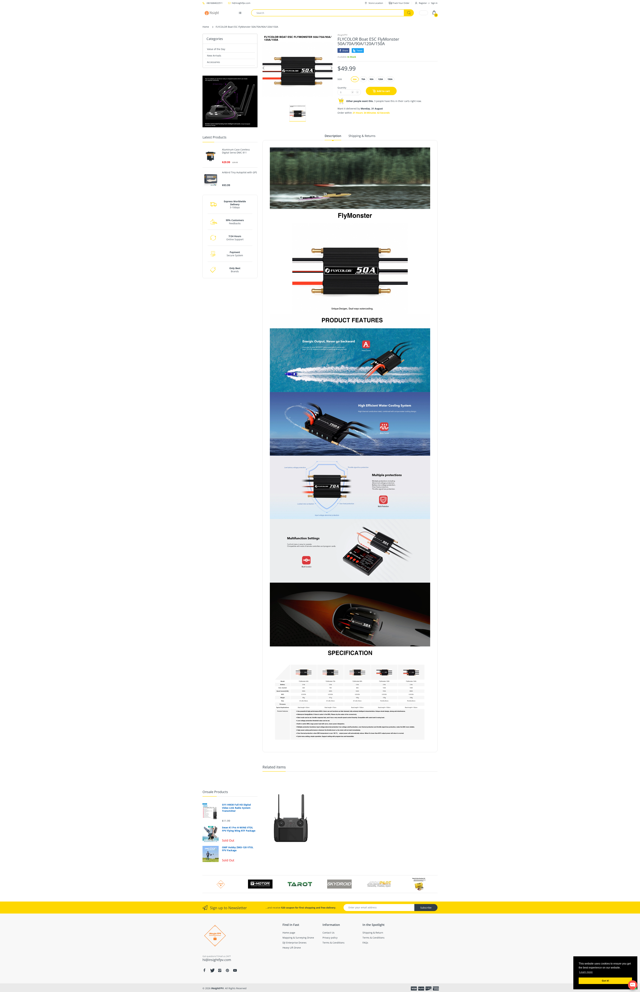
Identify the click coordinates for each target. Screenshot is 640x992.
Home (205, 26)
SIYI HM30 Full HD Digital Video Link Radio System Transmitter (236, 807)
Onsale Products (215, 792)
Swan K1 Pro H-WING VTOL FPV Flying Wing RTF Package (238, 829)
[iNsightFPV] (212, 12)
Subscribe (426, 907)
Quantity (342, 87)
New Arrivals (214, 55)
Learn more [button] (586, 972)
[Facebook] (204, 970)
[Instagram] (220, 970)
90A (372, 79)
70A (363, 79)
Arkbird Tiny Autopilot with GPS (239, 172)
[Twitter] (212, 970)
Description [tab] (333, 136)
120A (380, 79)
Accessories (213, 62)
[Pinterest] (227, 970)
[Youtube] (235, 970)
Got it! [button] (605, 980)
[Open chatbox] (632, 985)
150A (390, 79)
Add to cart (383, 91)
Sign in (434, 2)
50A (355, 79)
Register (422, 2)
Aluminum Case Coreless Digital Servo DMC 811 (236, 151)
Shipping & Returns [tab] (362, 136)
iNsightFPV (342, 34)
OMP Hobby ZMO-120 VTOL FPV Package (237, 849)
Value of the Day (216, 49)
